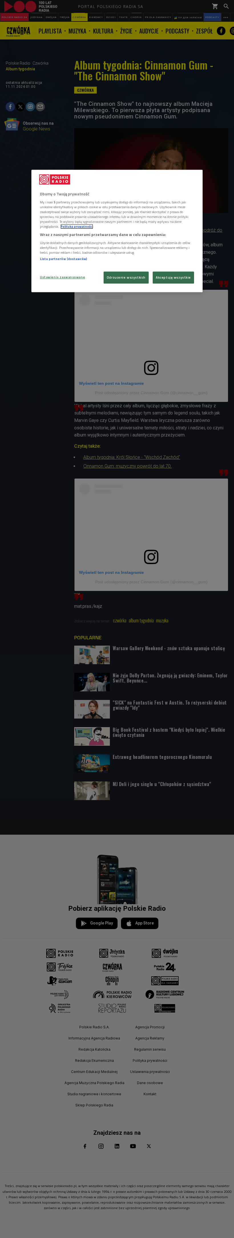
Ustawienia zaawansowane (62, 277)
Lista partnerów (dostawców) (63, 258)
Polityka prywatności (76, 226)
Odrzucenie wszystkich (126, 277)
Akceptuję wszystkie (173, 277)
